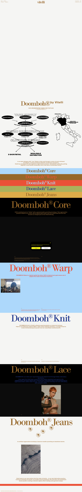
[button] (50, 242)
